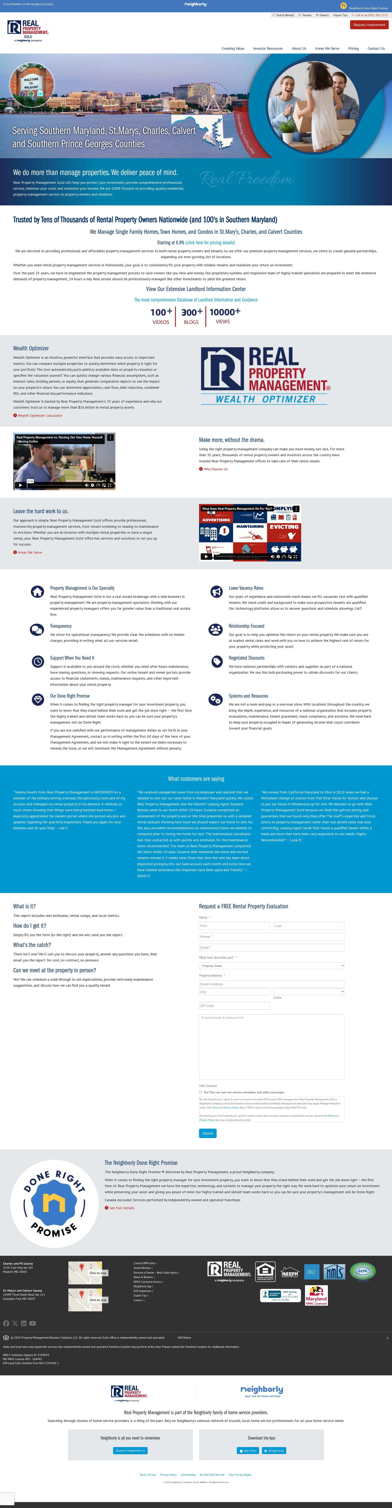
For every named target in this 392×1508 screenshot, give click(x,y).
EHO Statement (142, 1291)
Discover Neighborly (128, 1450)
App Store (249, 1450)
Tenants (307, 15)
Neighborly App (142, 1286)
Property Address (212, 975)
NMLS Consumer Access (147, 1282)
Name (204, 917)
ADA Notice (184, 1337)
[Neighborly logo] (196, 4)
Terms (215, 1107)
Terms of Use (147, 1475)
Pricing (353, 48)
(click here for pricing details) (210, 243)
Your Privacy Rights (240, 1475)
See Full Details (122, 1208)
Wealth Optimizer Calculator (40, 415)
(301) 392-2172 (378, 15)
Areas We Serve (327, 48)
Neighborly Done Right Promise (368, 8)
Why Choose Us (216, 469)
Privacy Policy (231, 1107)
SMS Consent (208, 1086)
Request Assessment (369, 24)
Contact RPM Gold (144, 1263)
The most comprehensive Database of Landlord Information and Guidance (196, 300)
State (277, 997)
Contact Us (376, 48)
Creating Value (233, 48)
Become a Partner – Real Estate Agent (155, 1272)
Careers (138, 1300)
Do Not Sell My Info (212, 1475)
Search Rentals (285, 15)
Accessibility (188, 1475)
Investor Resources (268, 48)
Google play (275, 1450)
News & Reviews (143, 1277)
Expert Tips (341, 15)
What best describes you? (218, 957)
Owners (324, 15)
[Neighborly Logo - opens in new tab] (274, 1391)
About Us (299, 48)
